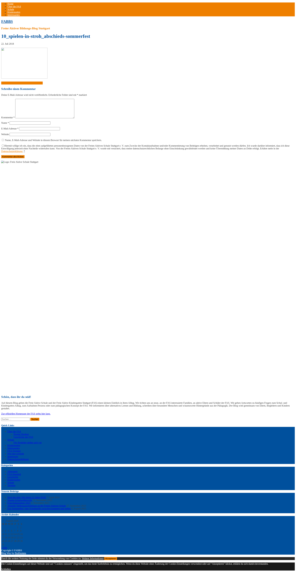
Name (5, 123)
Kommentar (8, 117)
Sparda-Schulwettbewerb (19, 500)
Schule (10, 9)
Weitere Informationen (93, 558)
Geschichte (12, 477)
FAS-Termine (14, 451)
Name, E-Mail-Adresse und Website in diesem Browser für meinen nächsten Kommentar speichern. (53, 140)
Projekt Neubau (21, 434)
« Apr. (4, 547)
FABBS (7, 21)
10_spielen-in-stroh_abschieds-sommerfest (22, 83)
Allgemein (12, 471)
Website (5, 134)
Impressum (12, 456)
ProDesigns (20, 553)
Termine (11, 485)
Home (10, 3)
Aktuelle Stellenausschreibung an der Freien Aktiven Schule (36, 505)
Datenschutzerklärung (12, 151)
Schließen (6, 569)
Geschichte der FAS (23, 437)
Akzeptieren (110, 558)
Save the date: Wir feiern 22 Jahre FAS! (26, 497)
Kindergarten (13, 12)
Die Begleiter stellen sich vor (28, 442)
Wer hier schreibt (15, 453)
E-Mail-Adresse (9, 128)
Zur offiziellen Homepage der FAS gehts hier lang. (26, 413)
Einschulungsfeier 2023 (18, 503)
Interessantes (13, 15)
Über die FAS (14, 6)
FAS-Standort (14, 474)
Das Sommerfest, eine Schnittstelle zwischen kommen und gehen (39, 508)
